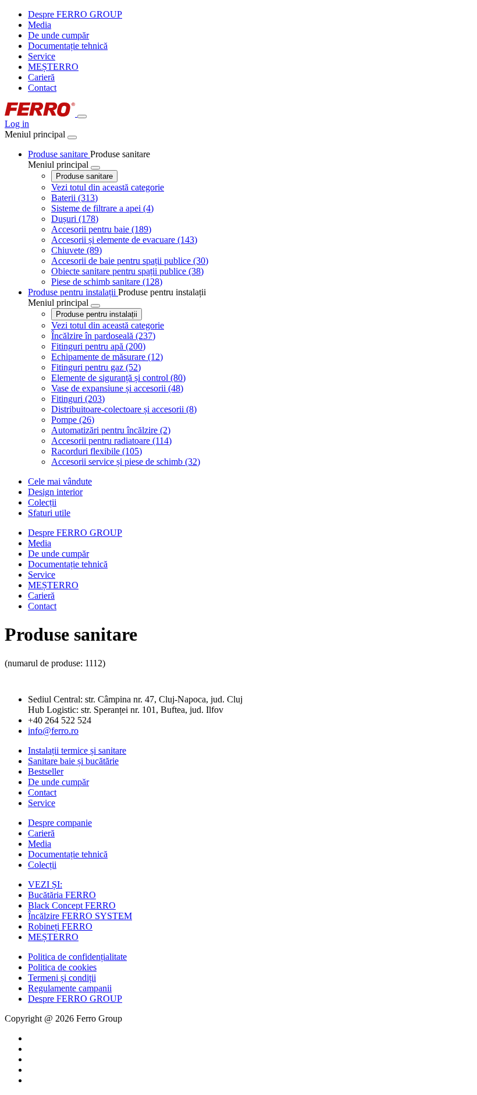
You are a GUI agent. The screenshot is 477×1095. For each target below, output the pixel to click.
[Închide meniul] (72, 137)
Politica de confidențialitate (77, 957)
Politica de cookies (62, 967)
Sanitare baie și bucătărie (73, 761)
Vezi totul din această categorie (107, 187)
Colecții (42, 865)
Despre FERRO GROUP (75, 14)
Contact (42, 88)
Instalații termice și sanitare (77, 750)
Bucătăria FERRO (62, 895)
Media (39, 25)
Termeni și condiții (62, 978)
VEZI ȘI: (45, 884)
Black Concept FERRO (72, 905)
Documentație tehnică (68, 46)
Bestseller (45, 771)
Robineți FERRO (60, 926)
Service (41, 56)
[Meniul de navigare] (82, 116)
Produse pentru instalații (96, 314)
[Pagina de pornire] (41, 113)
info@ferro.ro (53, 731)
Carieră (41, 77)
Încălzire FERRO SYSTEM (80, 916)
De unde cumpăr (58, 35)
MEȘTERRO (53, 67)
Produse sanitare (84, 176)
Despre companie (60, 823)
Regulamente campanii (70, 988)
